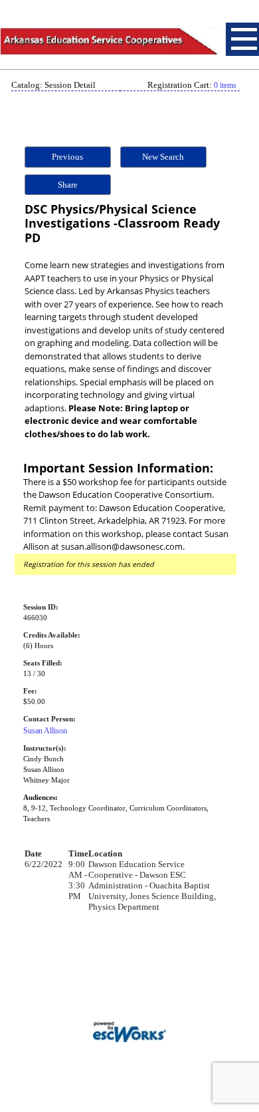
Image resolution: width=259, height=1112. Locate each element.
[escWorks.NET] (129, 1030)
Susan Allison (45, 730)
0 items (225, 85)
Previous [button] (67, 157)
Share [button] (68, 185)
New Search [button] (163, 157)
